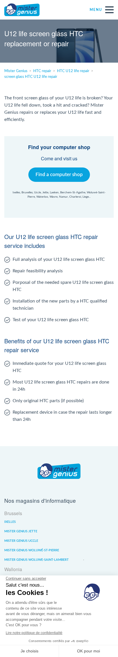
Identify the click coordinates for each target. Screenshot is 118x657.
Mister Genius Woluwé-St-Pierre (31, 550)
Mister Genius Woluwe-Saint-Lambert (36, 559)
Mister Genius (25, 9)
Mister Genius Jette (20, 531)
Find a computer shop (59, 174)
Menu (96, 9)
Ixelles (10, 521)
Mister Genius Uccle (21, 540)
